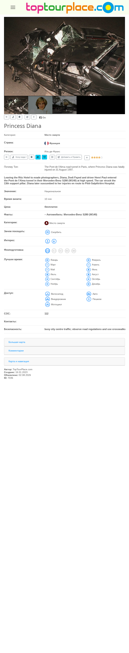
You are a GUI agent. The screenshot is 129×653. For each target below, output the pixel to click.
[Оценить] (19, 117)
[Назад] (6, 117)
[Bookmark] (44, 157)
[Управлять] (52, 157)
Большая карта (17, 342)
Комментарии (16, 350)
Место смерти (52, 135)
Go (44, 117)
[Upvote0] (38, 157)
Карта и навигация (19, 361)
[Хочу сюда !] (13, 117)
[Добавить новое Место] (87, 157)
